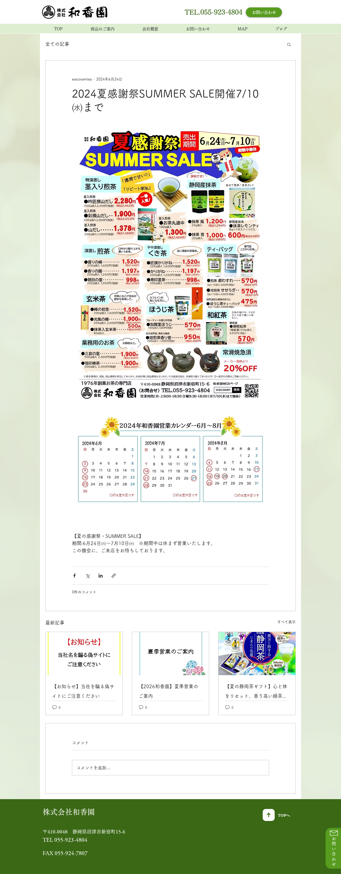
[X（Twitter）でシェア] (87, 575)
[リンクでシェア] (113, 575)
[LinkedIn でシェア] (100, 575)
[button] (288, 44)
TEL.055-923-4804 (213, 12)
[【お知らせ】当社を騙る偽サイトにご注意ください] (84, 653)
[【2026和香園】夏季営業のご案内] (170, 653)
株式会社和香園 (69, 812)
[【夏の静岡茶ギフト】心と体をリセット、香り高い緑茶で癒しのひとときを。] (256, 653)
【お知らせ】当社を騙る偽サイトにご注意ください (83, 691)
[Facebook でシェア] (74, 575)
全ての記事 (57, 44)
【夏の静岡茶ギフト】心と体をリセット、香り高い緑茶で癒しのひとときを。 (256, 692)
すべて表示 (286, 622)
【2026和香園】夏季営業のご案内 (168, 691)
